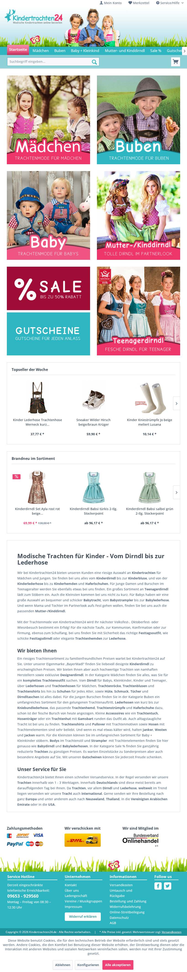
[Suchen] (94, 62)
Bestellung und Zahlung (128, 901)
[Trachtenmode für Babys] (48, 215)
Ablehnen (62, 965)
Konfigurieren (88, 965)
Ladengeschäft (76, 896)
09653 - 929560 (23, 896)
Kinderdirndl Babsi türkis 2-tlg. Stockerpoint (93, 511)
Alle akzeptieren (118, 965)
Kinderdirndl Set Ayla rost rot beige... (37, 511)
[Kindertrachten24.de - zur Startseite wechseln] (33, 23)
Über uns (72, 890)
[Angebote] (48, 288)
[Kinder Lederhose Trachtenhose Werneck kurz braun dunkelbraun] (37, 398)
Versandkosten (121, 885)
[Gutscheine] (48, 332)
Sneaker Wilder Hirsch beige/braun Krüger (93, 422)
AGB (113, 923)
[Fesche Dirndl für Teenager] (138, 311)
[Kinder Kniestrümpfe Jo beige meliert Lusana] (149, 398)
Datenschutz (119, 917)
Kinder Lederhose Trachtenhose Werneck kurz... (37, 422)
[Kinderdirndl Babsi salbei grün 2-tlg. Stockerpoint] (149, 487)
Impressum (73, 906)
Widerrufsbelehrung (125, 906)
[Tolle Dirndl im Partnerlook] (138, 215)
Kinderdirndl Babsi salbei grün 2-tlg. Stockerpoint (149, 511)
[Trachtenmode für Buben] (138, 120)
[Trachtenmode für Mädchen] (48, 120)
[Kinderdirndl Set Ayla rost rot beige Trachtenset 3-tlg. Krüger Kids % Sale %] (37, 487)
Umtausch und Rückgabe (121, 893)
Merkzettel (141, 3)
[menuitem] (110, 3)
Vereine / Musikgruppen (83, 901)
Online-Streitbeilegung (127, 912)
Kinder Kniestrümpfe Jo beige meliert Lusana (149, 422)
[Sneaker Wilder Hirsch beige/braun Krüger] (93, 398)
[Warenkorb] (175, 61)
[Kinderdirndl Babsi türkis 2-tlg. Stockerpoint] (93, 487)
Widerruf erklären (83, 916)
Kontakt (71, 885)
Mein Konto (113, 3)
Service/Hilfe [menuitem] (169, 3)
